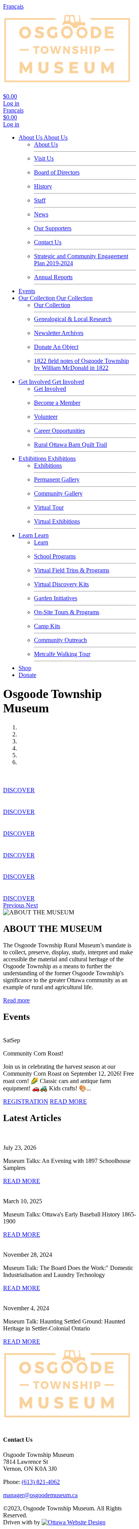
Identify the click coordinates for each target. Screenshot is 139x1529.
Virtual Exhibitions (57, 521)
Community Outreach (60, 640)
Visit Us (44, 158)
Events (27, 291)
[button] (14, 905)
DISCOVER (19, 790)
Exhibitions (33, 458)
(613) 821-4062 (41, 1482)
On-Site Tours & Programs (66, 612)
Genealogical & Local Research (73, 319)
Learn (26, 535)
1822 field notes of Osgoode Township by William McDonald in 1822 (81, 364)
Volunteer (46, 416)
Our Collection (37, 298)
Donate (27, 675)
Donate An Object (56, 347)
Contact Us (47, 242)
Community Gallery (58, 493)
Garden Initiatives (55, 598)
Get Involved (35, 381)
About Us (31, 137)
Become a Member (57, 402)
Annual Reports (53, 277)
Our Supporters (52, 228)
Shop (25, 668)
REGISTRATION (25, 1101)
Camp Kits (47, 626)
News (41, 214)
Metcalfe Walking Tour (62, 654)
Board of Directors (57, 172)
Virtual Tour (49, 507)
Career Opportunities (59, 430)
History (43, 186)
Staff (40, 200)
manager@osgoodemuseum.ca (40, 1495)
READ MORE (68, 1101)
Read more (16, 1000)
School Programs (55, 556)
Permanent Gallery (57, 479)
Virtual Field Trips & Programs (71, 570)
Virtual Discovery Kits (61, 584)
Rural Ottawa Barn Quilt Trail (70, 444)
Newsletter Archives (58, 333)
